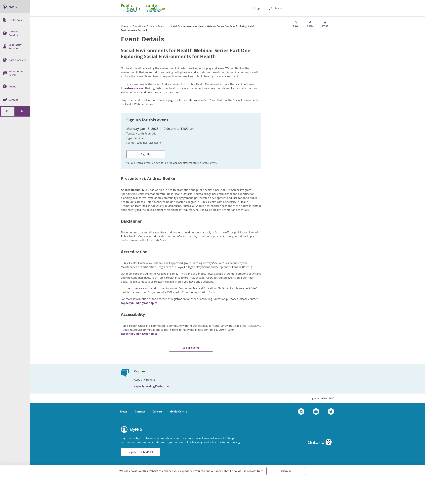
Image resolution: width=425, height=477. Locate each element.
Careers (157, 411)
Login (257, 8)
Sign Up (146, 154)
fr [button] (22, 111)
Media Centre (178, 411)
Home (124, 26)
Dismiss (286, 471)
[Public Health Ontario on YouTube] (316, 411)
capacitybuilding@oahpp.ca (139, 303)
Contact (140, 411)
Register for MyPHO (140, 452)
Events (162, 26)
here (260, 471)
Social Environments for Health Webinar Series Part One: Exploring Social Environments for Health (186, 54)
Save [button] (295, 25)
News (124, 411)
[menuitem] (15, 6)
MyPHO (136, 429)
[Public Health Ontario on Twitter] (331, 411)
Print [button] (325, 25)
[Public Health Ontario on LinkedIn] (301, 411)
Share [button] (310, 25)
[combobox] (300, 8)
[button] (270, 8)
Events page (166, 100)
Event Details (142, 39)
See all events (191, 347)
